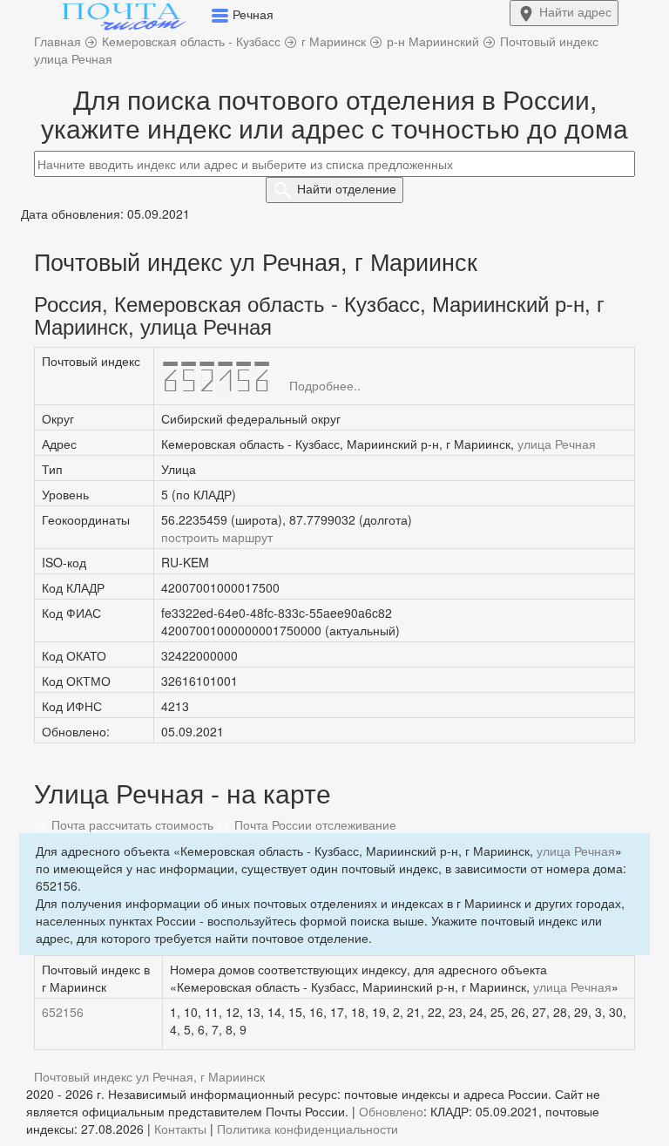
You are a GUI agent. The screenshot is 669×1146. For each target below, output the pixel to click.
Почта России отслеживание (313, 824)
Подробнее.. (325, 385)
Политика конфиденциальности (307, 1128)
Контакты (180, 1128)
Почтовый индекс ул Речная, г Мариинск (149, 1076)
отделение (346, 188)
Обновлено (391, 1111)
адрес (575, 11)
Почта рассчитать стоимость (130, 824)
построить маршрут (217, 537)
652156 (63, 1012)
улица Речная (556, 443)
